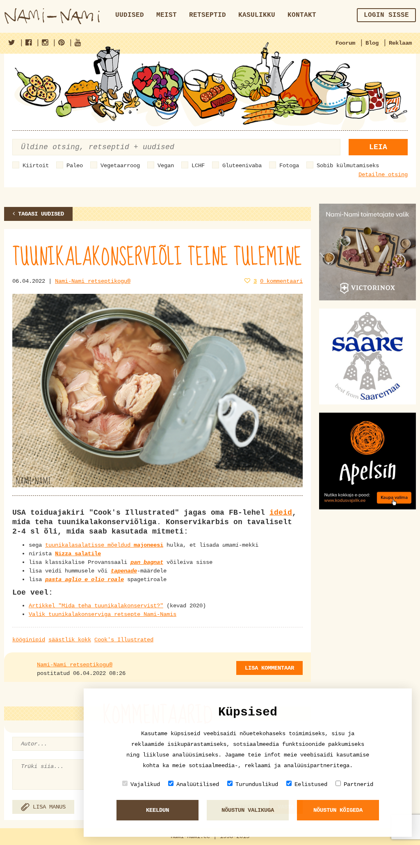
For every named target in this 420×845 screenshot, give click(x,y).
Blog (372, 43)
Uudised (129, 15)
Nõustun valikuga (247, 810)
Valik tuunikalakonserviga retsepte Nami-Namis (102, 614)
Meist (166, 15)
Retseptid (207, 15)
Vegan (166, 165)
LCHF (198, 165)
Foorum (345, 43)
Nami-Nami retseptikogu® (92, 281)
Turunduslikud (256, 784)
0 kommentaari (281, 281)
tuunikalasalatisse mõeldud (104, 545)
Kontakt (302, 15)
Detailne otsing (383, 174)
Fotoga (289, 165)
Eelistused (310, 784)
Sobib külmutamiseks (348, 165)
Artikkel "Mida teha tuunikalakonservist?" (96, 605)
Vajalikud (145, 784)
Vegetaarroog (120, 165)
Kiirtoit (36, 165)
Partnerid (358, 784)
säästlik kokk (69, 639)
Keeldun (157, 810)
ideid (280, 513)
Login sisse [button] (386, 15)
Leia (378, 147)
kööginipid (28, 639)
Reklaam (400, 43)
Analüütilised (197, 784)
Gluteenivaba (242, 165)
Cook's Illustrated (123, 639)
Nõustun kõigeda (338, 810)
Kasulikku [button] (256, 15)
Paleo (74, 165)
